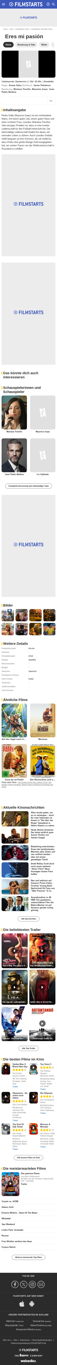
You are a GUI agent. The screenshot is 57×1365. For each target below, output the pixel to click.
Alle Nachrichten (28, 919)
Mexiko (31, 648)
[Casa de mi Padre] (14, 761)
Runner (5, 1235)
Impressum (25, 1340)
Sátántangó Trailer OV (42, 1038)
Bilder (8, 605)
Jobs (15, 1340)
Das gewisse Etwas (30, 1173)
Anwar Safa (15, 85)
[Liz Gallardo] (42, 455)
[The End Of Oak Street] (6, 1129)
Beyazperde (11, 1325)
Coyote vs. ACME (10, 1201)
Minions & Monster (45, 1125)
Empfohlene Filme (22, 29)
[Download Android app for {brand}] (33, 1303)
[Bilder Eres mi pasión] (8, 615)
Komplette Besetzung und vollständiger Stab (29, 486)
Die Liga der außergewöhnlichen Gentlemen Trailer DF (15, 1002)
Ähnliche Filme (15, 700)
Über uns (7, 1340)
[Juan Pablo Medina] (14, 455)
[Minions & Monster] (33, 1129)
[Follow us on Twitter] (24, 1284)
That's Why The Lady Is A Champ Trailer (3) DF (15, 966)
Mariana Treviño (22, 89)
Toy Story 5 (45, 1064)
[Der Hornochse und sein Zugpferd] (42, 761)
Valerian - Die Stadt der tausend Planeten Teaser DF (15, 1038)
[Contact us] (42, 1284)
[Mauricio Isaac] (42, 412)
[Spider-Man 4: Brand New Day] (6, 1069)
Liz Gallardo (43, 474)
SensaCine (38, 1321)
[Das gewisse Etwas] (10, 1184)
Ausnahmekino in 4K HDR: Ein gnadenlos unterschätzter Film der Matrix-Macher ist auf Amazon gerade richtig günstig (42, 903)
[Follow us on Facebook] (15, 1284)
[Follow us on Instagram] (33, 1284)
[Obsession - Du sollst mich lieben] (6, 1097)
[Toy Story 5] (33, 1069)
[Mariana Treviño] (14, 412)
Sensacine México (25, 1329)
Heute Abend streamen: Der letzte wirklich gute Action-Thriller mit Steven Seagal (42, 833)
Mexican (42, 739)
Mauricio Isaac (40, 89)
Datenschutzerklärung (20, 1343)
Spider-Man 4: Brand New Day (20, 1065)
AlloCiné (10, 1321)
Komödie (49, 81)
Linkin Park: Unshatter (12, 1230)
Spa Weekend (8, 1224)
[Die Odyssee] (33, 1097)
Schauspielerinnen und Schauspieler (22, 390)
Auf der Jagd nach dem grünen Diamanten (24, 739)
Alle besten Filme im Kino (28, 1158)
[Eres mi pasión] (28, 64)
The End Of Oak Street (18, 1125)
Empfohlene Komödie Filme (41, 29)
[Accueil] (25, 4)
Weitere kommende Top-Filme (28, 1257)
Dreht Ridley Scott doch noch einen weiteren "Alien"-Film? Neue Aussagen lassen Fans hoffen (42, 868)
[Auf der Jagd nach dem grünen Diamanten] (14, 720)
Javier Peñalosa (42, 85)
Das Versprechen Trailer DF (42, 966)
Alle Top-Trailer (28, 1048)
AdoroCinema (37, 1325)
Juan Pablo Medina (14, 474)
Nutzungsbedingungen (42, 1340)
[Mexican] (42, 720)
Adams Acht (7, 1207)
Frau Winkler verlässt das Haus (17, 1241)
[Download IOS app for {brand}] (23, 1303)
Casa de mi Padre (14, 779)
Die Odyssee (46, 1093)
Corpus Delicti (9, 1247)
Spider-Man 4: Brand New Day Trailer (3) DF (42, 1002)
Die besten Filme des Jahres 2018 (33, 782)
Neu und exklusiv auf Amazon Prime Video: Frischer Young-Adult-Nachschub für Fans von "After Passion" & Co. (43, 885)
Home (5, 29)
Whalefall (6, 1218)
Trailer (15, 1087)
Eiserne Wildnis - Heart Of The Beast (19, 1213)
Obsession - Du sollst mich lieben (20, 1095)
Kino (11, 29)
